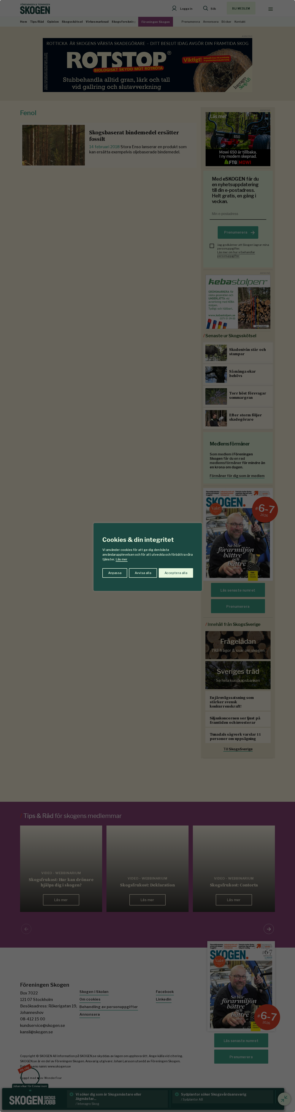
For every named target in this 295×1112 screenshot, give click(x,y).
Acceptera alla (176, 573)
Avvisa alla (143, 573)
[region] (147, 556)
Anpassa (114, 573)
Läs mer (121, 559)
